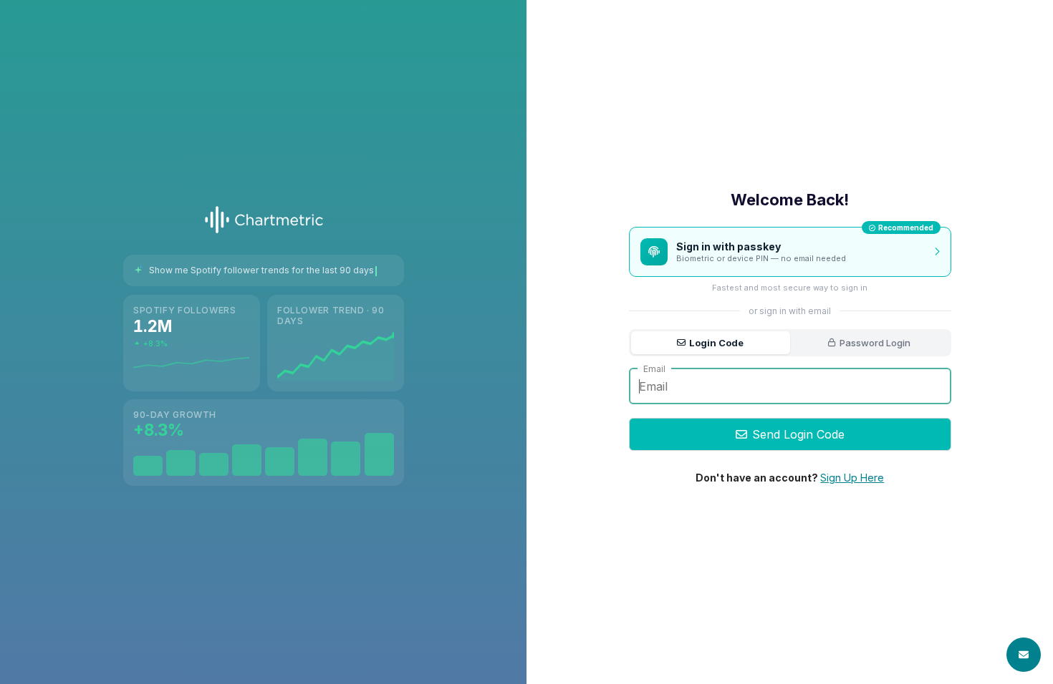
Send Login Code (798, 434)
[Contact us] (1023, 654)
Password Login (875, 342)
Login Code (716, 342)
